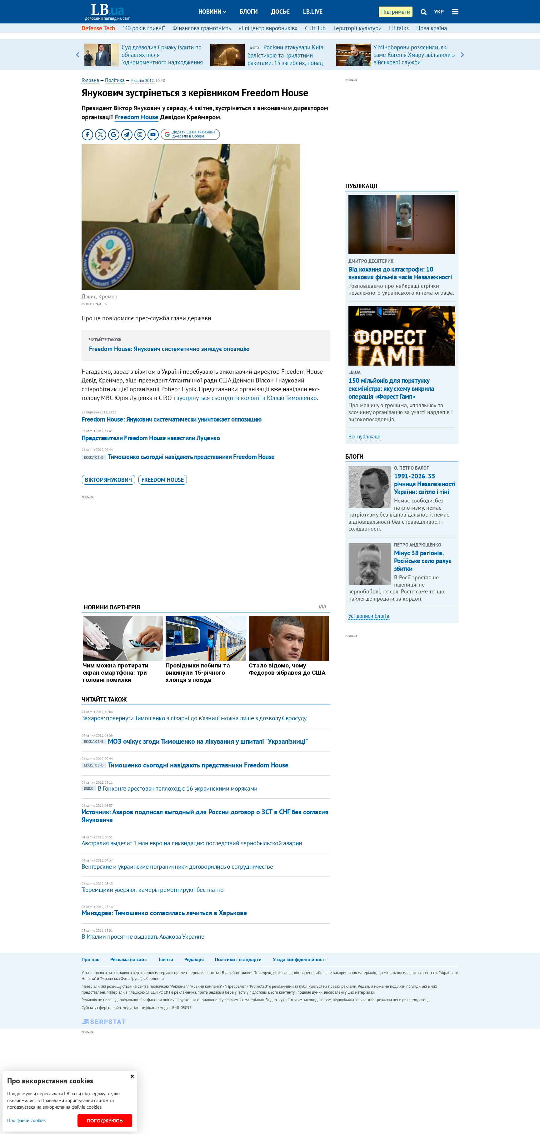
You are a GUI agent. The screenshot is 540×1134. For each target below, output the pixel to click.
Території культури (357, 28)
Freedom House (136, 117)
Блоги (249, 11)
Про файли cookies (26, 1120)
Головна (90, 80)
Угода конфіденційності (299, 959)
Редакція (194, 959)
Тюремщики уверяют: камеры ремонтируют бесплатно (153, 890)
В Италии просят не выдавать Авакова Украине (143, 936)
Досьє (280, 11)
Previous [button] (78, 54)
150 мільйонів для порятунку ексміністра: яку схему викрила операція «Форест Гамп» (391, 388)
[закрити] (132, 1076)
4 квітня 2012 (142, 80)
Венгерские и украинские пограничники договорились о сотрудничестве (177, 866)
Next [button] (462, 54)
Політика (115, 80)
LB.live (312, 11)
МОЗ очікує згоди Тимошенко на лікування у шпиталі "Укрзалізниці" (196, 741)
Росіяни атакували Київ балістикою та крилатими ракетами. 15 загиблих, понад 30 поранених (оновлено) (285, 58)
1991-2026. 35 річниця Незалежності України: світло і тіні (425, 484)
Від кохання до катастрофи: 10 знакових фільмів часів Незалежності (400, 273)
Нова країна (431, 28)
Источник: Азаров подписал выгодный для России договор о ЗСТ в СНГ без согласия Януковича (205, 815)
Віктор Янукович (108, 479)
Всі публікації (364, 436)
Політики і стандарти (238, 959)
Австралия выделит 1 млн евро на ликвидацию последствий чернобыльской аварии (192, 843)
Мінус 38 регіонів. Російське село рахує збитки (423, 561)
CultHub (315, 28)
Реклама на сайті (129, 959)
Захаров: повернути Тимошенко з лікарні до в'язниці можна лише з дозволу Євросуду (194, 718)
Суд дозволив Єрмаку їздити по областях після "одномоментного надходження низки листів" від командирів (162, 58)
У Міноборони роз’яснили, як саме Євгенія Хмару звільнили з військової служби (414, 54)
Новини (210, 11)
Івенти (166, 959)
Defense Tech (98, 28)
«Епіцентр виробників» (268, 28)
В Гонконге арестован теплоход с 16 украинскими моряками (171, 788)
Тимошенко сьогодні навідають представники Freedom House (179, 456)
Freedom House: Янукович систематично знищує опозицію (169, 349)
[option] (145, 54)
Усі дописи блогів (368, 615)
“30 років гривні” (143, 28)
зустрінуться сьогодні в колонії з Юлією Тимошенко (247, 398)
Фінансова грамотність (201, 28)
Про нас (90, 959)
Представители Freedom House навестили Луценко (151, 438)
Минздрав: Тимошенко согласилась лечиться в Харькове (164, 912)
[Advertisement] (206, 544)
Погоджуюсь (105, 1120)
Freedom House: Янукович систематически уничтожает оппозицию (172, 419)
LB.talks (399, 28)
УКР (439, 11)
